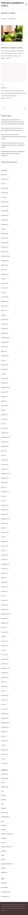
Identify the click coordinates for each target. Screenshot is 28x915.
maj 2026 (3, 183)
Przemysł (3, 825)
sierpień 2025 (4, 220)
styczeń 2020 (4, 464)
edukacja (3, 799)
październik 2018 (5, 518)
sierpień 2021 (4, 396)
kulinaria (3, 808)
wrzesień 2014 (5, 727)
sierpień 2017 (4, 573)
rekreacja (3, 838)
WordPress (3, 910)
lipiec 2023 (4, 310)
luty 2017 (3, 595)
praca (2, 821)
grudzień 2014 (4, 713)
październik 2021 (5, 387)
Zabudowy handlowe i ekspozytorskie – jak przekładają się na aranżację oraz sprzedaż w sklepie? (13, 145)
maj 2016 (3, 636)
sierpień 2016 (4, 623)
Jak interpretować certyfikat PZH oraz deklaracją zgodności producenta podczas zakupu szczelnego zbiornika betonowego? (12, 121)
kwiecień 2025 (4, 233)
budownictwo (5, 787)
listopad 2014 (4, 718)
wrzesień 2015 (5, 672)
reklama (3, 829)
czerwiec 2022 (5, 355)
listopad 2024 (4, 251)
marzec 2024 (4, 287)
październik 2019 (5, 473)
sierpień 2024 (4, 265)
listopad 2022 (4, 333)
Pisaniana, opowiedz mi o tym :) (12, 4)
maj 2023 (3, 315)
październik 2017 (5, 564)
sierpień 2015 (4, 677)
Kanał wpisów (4, 887)
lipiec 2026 (4, 174)
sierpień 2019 (4, 482)
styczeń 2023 (4, 328)
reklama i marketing (7, 834)
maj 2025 (3, 229)
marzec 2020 (4, 460)
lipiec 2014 (4, 736)
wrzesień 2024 (5, 260)
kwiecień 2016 (4, 641)
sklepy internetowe (6, 846)
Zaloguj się (4, 882)
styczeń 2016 (4, 654)
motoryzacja (4, 812)
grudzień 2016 (4, 605)
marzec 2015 (4, 700)
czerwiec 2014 (5, 740)
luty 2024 (3, 292)
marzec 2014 (4, 754)
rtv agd (3, 842)
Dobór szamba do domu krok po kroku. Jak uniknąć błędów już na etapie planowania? (12, 129)
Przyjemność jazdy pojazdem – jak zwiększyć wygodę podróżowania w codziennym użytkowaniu (12, 153)
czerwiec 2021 (5, 405)
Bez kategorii (5, 778)
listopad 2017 (4, 559)
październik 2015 (5, 668)
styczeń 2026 (4, 201)
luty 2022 (3, 373)
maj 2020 (3, 455)
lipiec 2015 (4, 681)
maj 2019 (3, 496)
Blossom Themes (13, 908)
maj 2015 (3, 691)
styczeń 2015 (4, 709)
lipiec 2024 (4, 269)
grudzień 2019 (4, 469)
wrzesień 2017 (5, 568)
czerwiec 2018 (5, 532)
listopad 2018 (4, 514)
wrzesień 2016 (5, 618)
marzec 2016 (4, 645)
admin (2, 58)
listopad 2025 (4, 210)
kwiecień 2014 (4, 749)
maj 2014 (3, 745)
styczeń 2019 (4, 505)
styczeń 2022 (4, 378)
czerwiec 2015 (5, 686)
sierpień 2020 (4, 446)
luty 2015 (3, 704)
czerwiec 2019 (5, 491)
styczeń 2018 (4, 555)
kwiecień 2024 (4, 283)
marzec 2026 (4, 192)
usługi (3, 859)
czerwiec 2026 (5, 179)
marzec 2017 (4, 591)
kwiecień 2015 (4, 695)
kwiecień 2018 (4, 541)
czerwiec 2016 (5, 632)
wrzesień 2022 (5, 342)
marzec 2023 (4, 324)
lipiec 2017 (4, 577)
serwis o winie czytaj (11, 47)
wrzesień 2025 (5, 215)
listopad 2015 (4, 663)
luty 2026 (3, 197)
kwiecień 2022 (4, 364)
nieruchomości (5, 817)
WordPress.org (5, 896)
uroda (2, 855)
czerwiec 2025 (5, 224)
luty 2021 (3, 423)
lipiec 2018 (4, 527)
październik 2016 (5, 614)
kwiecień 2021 (4, 414)
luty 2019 (3, 500)
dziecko (3, 795)
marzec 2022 (4, 369)
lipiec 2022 (4, 351)
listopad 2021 (4, 383)
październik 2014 (5, 722)
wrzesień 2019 (5, 478)
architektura (4, 774)
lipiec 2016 (4, 627)
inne (2, 44)
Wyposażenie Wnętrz (7, 864)
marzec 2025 (4, 238)
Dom (2, 791)
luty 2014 (3, 758)
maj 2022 (3, 360)
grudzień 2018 (4, 509)
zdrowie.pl (4, 872)
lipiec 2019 (4, 487)
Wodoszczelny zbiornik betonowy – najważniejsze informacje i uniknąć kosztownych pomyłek (13, 136)
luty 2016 (3, 650)
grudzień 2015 (4, 659)
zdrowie (3, 868)
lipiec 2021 (4, 401)
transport (3, 851)
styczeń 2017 (4, 600)
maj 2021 (3, 410)
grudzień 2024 (4, 247)
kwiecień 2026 (4, 188)
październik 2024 (5, 256)
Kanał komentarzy (6, 892)
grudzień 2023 (4, 301)
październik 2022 (5, 337)
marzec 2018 (4, 546)
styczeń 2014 (4, 763)
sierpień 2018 (4, 523)
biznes (3, 782)
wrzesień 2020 (5, 441)
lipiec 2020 (4, 451)
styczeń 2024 (4, 297)
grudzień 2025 (4, 206)
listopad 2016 (4, 609)
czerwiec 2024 (5, 274)
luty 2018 (3, 550)
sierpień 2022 (4, 346)
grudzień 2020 (4, 432)
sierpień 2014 (4, 731)
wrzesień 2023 (5, 306)
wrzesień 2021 (5, 392)
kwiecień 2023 (4, 319)
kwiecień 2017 (4, 586)
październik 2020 (5, 437)
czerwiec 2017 (5, 582)
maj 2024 (3, 278)
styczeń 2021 (4, 428)
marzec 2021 (4, 419)
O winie (4, 88)
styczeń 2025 (4, 242)
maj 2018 (3, 537)
